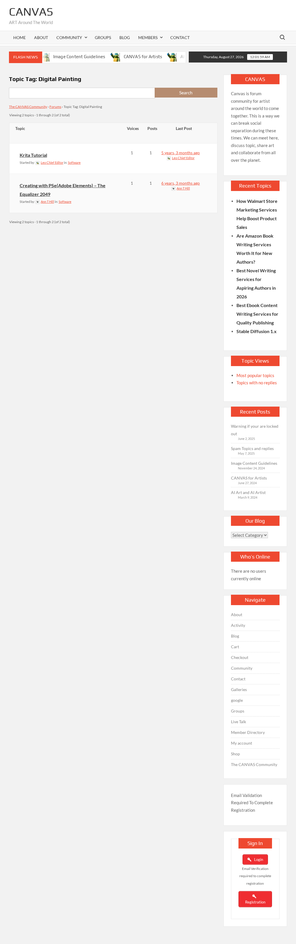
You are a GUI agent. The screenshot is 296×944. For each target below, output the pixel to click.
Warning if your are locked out (254, 430)
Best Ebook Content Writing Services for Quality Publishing (257, 313)
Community (241, 668)
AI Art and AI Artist (248, 492)
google (237, 700)
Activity (238, 625)
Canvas (31, 11)
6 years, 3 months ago (180, 183)
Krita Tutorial (33, 155)
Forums (55, 106)
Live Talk (238, 721)
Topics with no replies (256, 382)
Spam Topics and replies (252, 448)
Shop (235, 753)
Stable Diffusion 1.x (256, 331)
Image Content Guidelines (69, 56)
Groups (103, 37)
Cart (235, 646)
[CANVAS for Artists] (106, 56)
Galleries (239, 689)
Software (74, 162)
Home (19, 37)
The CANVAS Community (28, 106)
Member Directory (248, 732)
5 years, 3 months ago (180, 152)
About (41, 37)
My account (241, 743)
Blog (124, 37)
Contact (180, 37)
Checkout (239, 657)
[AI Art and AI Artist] (163, 56)
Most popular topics (255, 375)
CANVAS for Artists (132, 56)
